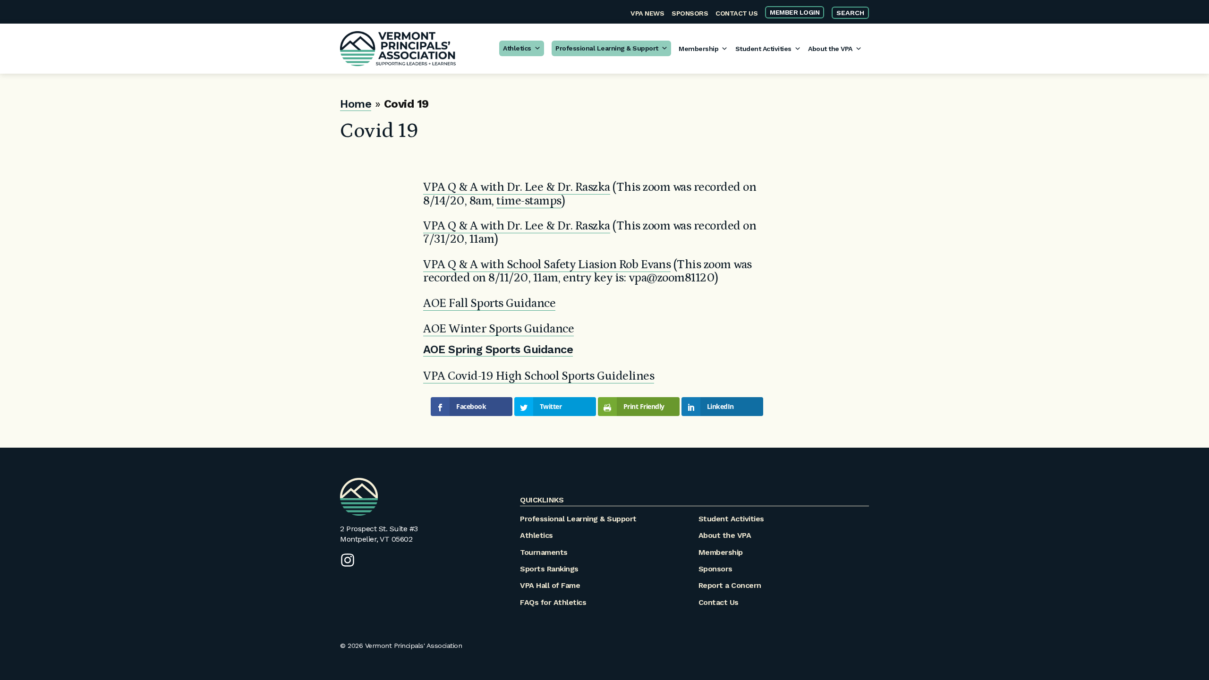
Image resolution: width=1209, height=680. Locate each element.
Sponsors (690, 13)
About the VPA (830, 48)
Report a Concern (729, 585)
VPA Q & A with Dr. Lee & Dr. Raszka (516, 187)
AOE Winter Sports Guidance (498, 329)
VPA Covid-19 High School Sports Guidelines (538, 376)
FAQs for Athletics (553, 602)
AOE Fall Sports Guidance (489, 303)
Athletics (517, 48)
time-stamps (529, 201)
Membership (698, 48)
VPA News (647, 13)
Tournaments (544, 552)
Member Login (794, 12)
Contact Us (736, 13)
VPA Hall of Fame (550, 585)
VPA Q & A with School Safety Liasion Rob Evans (547, 265)
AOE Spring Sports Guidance (498, 349)
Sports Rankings (549, 568)
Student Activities (763, 48)
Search (850, 13)
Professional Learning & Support (606, 48)
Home (355, 103)
